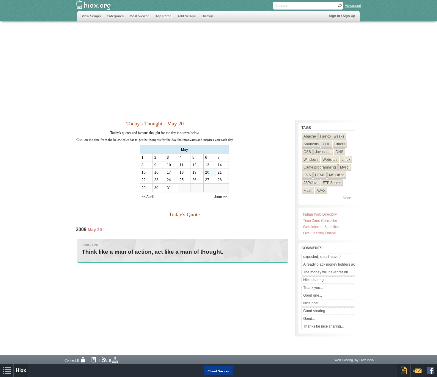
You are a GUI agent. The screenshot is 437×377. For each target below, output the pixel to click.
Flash (308, 190)
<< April (148, 197)
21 (220, 172)
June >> (220, 197)
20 (207, 172)
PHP (326, 144)
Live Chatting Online (319, 233)
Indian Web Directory (320, 214)
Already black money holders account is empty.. (329, 264)
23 (156, 180)
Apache (310, 136)
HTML (320, 175)
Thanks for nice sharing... (323, 326)
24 (169, 180)
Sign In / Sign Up (342, 16)
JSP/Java (311, 183)
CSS (307, 152)
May (184, 150)
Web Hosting (343, 360)
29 (144, 188)
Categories (115, 16)
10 (169, 165)
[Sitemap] (115, 360)
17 (169, 172)
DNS (339, 152)
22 (144, 180)
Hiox (21, 370)
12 (194, 165)
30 (156, 188)
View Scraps (91, 16)
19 (194, 172)
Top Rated (163, 16)
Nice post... (312, 303)
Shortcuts (311, 144)
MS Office (337, 175)
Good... (309, 319)
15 (144, 172)
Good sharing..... (316, 311)
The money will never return (325, 272)
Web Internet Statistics (321, 227)
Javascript (323, 152)
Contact (70, 360)
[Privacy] (83, 360)
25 (182, 180)
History (207, 16)
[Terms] (93, 360)
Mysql (345, 167)
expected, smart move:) (322, 257)
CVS (307, 175)
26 (194, 180)
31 (169, 188)
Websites (330, 160)
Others (339, 144)
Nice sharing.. (314, 280)
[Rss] (104, 360)
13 (207, 165)
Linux (346, 160)
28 (220, 180)
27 (207, 180)
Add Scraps (186, 16)
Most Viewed (140, 16)
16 (156, 172)
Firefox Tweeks (332, 136)
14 (220, 165)
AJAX (321, 190)
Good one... (312, 295)
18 (182, 172)
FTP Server (332, 183)
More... (348, 198)
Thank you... (313, 288)
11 (181, 165)
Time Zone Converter (320, 221)
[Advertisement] (185, 67)
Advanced (353, 6)
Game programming (320, 167)
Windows (311, 160)
